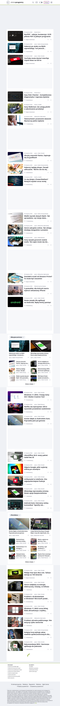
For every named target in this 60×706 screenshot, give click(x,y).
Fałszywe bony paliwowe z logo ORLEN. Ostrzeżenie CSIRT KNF (22, 555)
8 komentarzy (29, 184)
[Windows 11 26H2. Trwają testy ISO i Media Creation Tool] (15, 396)
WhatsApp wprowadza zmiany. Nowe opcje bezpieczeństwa (40, 354)
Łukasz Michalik (42, 550)
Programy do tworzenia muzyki (14, 668)
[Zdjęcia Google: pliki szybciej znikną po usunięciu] (15, 469)
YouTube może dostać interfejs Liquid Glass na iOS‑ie (36, 59)
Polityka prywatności (23, 686)
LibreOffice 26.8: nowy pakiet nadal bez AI (36, 456)
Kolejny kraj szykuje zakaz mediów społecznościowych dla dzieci (36, 634)
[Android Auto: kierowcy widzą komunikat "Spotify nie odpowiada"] (15, 505)
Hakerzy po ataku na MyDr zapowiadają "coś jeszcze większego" (35, 48)
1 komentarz (29, 245)
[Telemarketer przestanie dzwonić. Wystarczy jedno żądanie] (15, 120)
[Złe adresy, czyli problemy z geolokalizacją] (34, 549)
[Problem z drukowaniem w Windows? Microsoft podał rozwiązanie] (15, 598)
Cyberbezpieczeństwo (33, 669)
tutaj (36, 703)
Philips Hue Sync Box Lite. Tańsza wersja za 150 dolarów (37, 573)
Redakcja (25, 684)
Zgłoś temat (45, 684)
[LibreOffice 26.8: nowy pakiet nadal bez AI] (15, 457)
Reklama (38, 684)
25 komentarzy (29, 601)
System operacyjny (33, 671)
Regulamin (32, 684)
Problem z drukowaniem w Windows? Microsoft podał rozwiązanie (35, 598)
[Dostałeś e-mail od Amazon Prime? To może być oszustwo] (15, 278)
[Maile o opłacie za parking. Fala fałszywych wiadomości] (34, 542)
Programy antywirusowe (13, 673)
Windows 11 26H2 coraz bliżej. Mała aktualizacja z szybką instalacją (36, 610)
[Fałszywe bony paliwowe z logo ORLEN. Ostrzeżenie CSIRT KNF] (12, 556)
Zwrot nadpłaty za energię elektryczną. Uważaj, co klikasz (44, 362)
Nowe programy (11, 678)
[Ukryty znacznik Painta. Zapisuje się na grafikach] (15, 157)
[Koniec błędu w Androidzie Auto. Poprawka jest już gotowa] (15, 420)
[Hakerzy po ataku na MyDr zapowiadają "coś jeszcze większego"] (15, 48)
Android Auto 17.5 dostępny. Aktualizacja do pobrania (21, 547)
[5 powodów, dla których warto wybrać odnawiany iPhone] (15, 290)
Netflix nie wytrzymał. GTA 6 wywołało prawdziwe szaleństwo (37, 408)
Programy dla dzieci (12, 674)
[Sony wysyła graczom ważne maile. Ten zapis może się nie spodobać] (15, 241)
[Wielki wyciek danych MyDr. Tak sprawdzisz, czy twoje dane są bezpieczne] (15, 218)
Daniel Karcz (37, 32)
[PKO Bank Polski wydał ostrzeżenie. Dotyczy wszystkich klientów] (34, 378)
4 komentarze (29, 51)
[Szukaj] (33, 2)
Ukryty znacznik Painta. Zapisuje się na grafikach (37, 156)
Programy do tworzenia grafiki (14, 676)
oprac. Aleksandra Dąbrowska (41, 225)
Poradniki (31, 666)
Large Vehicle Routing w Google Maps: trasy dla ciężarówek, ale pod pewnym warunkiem (40, 532)
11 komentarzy (29, 124)
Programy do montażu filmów (14, 671)
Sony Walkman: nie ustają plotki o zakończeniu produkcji (37, 108)
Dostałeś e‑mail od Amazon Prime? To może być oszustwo (38, 277)
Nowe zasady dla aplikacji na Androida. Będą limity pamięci (37, 301)
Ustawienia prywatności (36, 686)
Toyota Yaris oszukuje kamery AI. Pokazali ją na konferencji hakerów (44, 555)
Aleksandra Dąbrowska (40, 116)
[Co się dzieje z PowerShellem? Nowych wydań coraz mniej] (15, 181)
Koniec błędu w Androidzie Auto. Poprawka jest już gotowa (37, 419)
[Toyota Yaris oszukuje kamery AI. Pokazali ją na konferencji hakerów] (34, 556)
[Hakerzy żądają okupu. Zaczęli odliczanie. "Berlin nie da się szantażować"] (15, 169)
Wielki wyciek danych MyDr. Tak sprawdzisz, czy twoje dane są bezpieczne (37, 218)
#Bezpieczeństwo (16, 337)
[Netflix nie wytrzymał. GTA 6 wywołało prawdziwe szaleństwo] (15, 408)
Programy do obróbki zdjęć (13, 666)
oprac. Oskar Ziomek (39, 56)
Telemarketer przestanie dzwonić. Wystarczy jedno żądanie (37, 120)
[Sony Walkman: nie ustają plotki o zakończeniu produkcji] (15, 108)
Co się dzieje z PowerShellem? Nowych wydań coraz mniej (36, 180)
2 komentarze (29, 649)
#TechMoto (14, 515)
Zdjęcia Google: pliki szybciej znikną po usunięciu (35, 468)
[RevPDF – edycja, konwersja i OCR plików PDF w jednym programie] (15, 36)
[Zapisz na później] (48, 39)
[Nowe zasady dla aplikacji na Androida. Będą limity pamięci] (15, 302)
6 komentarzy (29, 472)
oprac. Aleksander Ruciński (37, 535)
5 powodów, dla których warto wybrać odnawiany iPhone (36, 289)
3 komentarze (29, 172)
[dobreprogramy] (18, 2)
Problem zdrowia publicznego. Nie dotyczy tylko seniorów (38, 621)
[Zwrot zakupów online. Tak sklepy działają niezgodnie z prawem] (15, 229)
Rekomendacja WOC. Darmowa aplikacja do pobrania (44, 369)
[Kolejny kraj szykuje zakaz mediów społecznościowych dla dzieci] (15, 634)
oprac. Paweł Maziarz (39, 237)
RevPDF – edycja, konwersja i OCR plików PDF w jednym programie (37, 35)
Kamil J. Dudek (37, 104)
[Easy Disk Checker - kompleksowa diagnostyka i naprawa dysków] (15, 96)
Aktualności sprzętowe (33, 668)
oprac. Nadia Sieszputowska (41, 44)
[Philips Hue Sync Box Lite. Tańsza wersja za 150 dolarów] (15, 574)
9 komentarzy (29, 305)
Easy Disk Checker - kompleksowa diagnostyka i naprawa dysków (37, 96)
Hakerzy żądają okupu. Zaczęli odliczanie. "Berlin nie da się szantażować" (36, 169)
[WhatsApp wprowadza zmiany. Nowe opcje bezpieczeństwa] (41, 346)
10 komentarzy (29, 400)
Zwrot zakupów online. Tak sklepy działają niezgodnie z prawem (38, 229)
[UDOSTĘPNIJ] (50, 39)
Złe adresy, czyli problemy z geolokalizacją (42, 547)
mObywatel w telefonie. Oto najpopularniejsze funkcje (35, 480)
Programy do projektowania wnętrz (15, 669)
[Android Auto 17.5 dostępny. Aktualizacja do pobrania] (12, 549)
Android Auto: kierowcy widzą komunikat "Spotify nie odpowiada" (36, 505)
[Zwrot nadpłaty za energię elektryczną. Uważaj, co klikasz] (34, 364)
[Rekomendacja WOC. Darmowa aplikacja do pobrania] (34, 371)
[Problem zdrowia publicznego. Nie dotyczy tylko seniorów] (15, 622)
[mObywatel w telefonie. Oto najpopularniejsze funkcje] (15, 481)
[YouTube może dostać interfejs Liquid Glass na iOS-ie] (15, 60)
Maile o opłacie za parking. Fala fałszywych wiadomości (43, 540)
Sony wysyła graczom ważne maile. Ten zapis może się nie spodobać (35, 242)
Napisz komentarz (30, 39)
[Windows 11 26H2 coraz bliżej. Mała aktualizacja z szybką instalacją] (15, 610)
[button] (51, 2)
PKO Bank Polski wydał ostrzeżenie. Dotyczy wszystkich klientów (43, 377)
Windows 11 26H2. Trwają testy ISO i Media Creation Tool (36, 396)
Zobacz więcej (29, 384)
